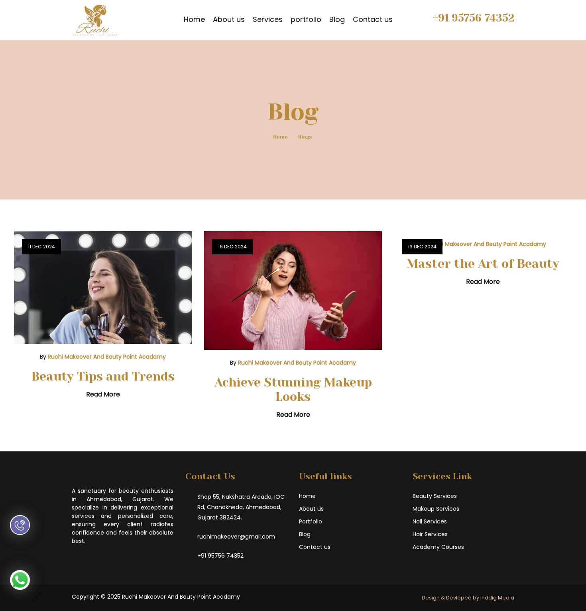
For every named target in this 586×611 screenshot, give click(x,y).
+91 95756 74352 (473, 18)
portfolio (306, 19)
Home (194, 19)
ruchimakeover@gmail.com (236, 537)
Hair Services (430, 534)
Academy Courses (438, 547)
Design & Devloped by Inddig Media (468, 597)
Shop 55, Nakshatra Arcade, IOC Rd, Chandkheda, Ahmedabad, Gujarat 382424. (241, 507)
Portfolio (310, 521)
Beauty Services (435, 496)
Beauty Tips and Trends (103, 376)
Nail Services (430, 521)
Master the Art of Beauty (483, 264)
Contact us (373, 19)
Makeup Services (436, 509)
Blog (337, 19)
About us (229, 19)
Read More (103, 394)
